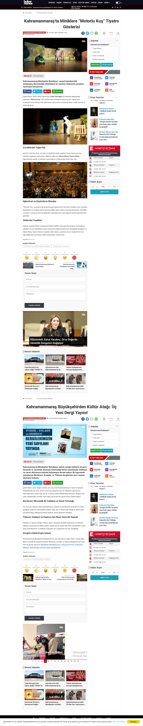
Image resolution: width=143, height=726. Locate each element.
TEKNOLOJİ (67, 2)
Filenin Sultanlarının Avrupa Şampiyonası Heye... (74, 369)
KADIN (100, 2)
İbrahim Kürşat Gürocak (108, 122)
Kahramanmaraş (29, 34)
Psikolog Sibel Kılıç (106, 109)
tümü (116, 40)
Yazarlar (94, 6)
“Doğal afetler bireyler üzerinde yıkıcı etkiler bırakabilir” (108, 114)
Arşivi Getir (104, 192)
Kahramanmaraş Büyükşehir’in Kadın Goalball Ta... (53, 388)
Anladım (133, 721)
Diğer (106, 2)
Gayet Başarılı (97, 48)
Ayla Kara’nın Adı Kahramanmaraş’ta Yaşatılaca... (52, 369)
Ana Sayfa (28, 13)
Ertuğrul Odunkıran (106, 134)
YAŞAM (59, 2)
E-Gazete (76, 8)
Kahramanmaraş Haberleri (45, 13)
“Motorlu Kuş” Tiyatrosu (61, 246)
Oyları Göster (107, 65)
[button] (116, 97)
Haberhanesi (31, 239)
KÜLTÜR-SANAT (84, 2)
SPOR (75, 2)
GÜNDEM (51, 2)
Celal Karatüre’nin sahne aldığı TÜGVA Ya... (47, 7)
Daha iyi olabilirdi (98, 56)
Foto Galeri (77, 6)
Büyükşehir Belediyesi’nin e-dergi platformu (57, 545)
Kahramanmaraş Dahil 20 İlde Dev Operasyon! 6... (75, 388)
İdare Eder (96, 52)
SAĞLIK (93, 2)
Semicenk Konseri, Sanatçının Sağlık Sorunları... (32, 388)
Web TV (86, 6)
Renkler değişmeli (98, 59)
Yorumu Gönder (34, 305)
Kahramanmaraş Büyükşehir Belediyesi (37, 246)
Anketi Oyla (95, 65)
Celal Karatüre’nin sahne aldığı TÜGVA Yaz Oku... (34, 369)
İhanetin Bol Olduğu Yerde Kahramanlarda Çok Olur (108, 126)
